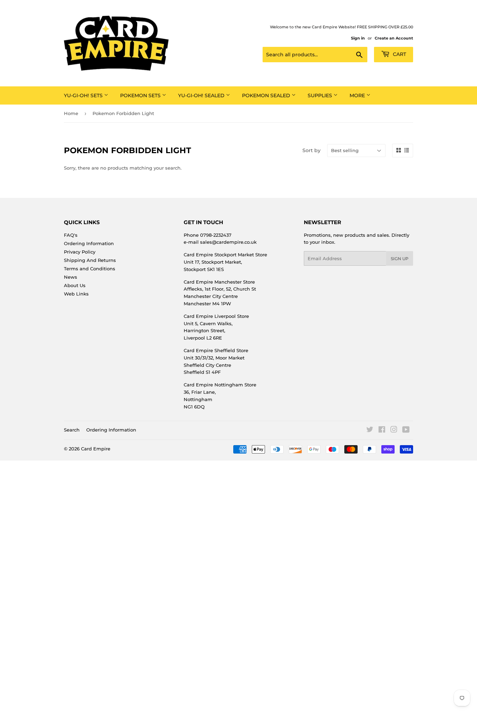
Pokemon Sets (141, 95)
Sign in (358, 38)
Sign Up (400, 258)
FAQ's (71, 235)
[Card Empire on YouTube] (406, 430)
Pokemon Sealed (267, 95)
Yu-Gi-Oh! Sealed (202, 95)
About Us (75, 285)
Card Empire (95, 448)
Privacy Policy (79, 252)
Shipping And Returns (90, 260)
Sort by (311, 150)
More (358, 95)
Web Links (76, 294)
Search (72, 430)
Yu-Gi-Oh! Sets (84, 95)
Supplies (320, 95)
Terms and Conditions (89, 268)
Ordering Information (89, 243)
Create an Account (394, 38)
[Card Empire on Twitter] (369, 430)
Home (71, 113)
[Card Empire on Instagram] (393, 430)
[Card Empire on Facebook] (382, 430)
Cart (398, 54)
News (70, 277)
